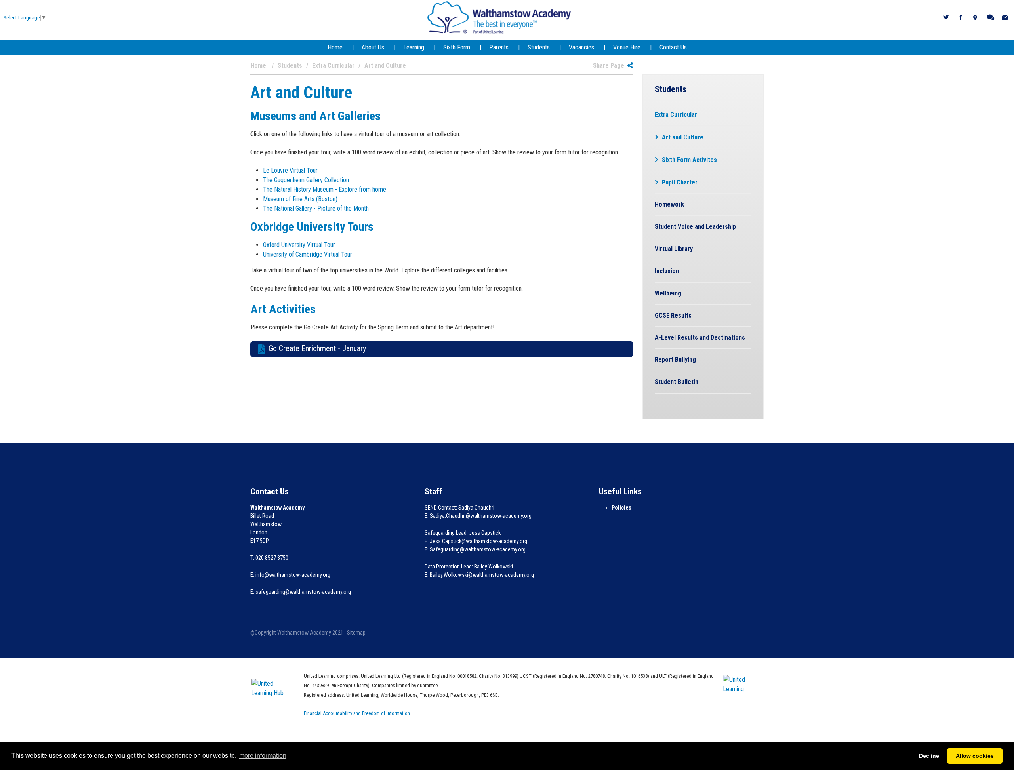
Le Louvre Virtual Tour (291, 170)
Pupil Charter (680, 182)
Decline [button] (929, 756)
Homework (669, 204)
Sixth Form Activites (689, 160)
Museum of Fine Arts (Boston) (301, 199)
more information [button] (262, 755)
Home (335, 47)
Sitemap (356, 632)
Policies (621, 507)
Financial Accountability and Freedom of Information (357, 713)
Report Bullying (675, 359)
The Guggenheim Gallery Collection (307, 180)
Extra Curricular (676, 114)
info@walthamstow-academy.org (292, 575)
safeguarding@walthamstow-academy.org (303, 592)
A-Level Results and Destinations (700, 337)
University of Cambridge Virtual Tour (308, 254)
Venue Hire (626, 47)
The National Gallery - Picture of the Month (316, 208)
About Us (373, 47)
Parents (499, 47)
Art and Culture (682, 137)
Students (539, 47)
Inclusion (667, 271)
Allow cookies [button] (975, 756)
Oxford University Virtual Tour (300, 245)
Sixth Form (456, 47)
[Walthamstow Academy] (499, 17)
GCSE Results (673, 315)
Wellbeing (668, 293)
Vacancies (581, 47)
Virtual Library (674, 249)
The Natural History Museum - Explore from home (325, 189)
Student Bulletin (676, 382)
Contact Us (673, 47)
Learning (413, 47)
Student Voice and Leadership (695, 226)
